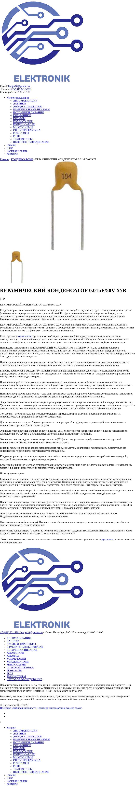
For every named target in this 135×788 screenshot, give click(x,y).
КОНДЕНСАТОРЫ (24, 124)
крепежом (107, 539)
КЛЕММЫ (19, 118)
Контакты (12, 153)
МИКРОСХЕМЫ (23, 127)
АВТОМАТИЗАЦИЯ (25, 100)
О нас (10, 147)
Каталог (11, 727)
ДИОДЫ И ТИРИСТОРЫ (27, 106)
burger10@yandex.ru (19, 86)
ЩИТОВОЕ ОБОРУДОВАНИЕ (31, 142)
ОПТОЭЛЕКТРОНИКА (26, 130)
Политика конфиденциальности (18, 708)
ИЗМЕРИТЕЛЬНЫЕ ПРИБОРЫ (31, 109)
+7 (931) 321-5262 (21, 89)
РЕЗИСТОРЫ (21, 133)
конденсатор (25, 336)
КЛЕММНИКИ (22, 115)
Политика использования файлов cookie (59, 708)
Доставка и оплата (17, 150)
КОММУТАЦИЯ (23, 121)
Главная (11, 145)
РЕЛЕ (16, 136)
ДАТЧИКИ (19, 103)
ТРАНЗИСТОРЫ (22, 139)
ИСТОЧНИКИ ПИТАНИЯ (28, 112)
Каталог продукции (18, 97)
